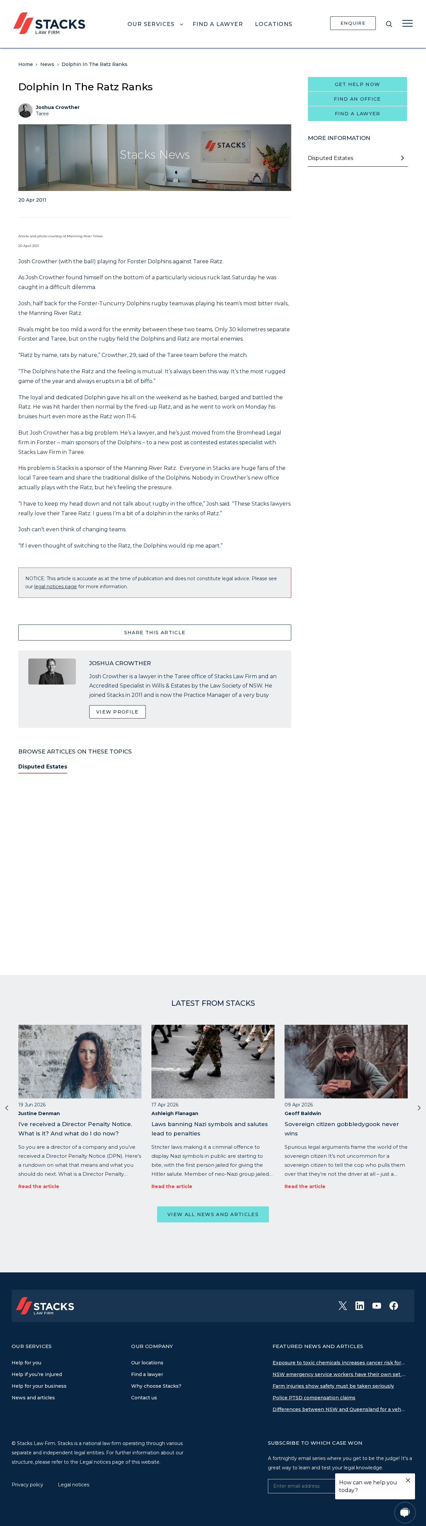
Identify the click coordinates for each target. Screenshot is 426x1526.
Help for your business (39, 1386)
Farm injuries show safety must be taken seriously (333, 1386)
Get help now (357, 84)
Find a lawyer (357, 114)
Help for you (26, 1363)
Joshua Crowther (58, 107)
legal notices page (55, 587)
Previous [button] (6, 1107)
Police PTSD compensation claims (314, 1398)
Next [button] (419, 1107)
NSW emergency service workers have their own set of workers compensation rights (339, 1374)
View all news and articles (213, 1214)
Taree (42, 113)
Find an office (357, 99)
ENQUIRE (352, 23)
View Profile (117, 712)
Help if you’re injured (37, 1374)
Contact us (144, 1398)
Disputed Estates (42, 766)
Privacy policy (28, 1485)
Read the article (38, 1186)
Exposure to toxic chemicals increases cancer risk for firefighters (339, 1363)
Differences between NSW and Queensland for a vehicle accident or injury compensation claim (339, 1409)
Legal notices (73, 1485)
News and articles (33, 1398)
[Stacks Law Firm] (49, 23)
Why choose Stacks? (156, 1386)
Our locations (147, 1363)
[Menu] (407, 23)
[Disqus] (154, 870)
